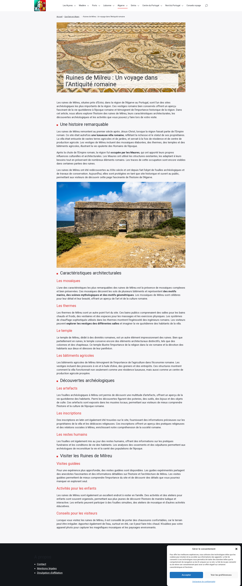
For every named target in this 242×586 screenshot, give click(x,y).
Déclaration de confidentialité (203, 582)
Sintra (133, 5)
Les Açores (68, 5)
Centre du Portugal (150, 5)
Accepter (186, 575)
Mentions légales (47, 568)
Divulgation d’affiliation (50, 572)
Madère (82, 5)
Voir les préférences (221, 575)
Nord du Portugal (172, 5)
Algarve (121, 5)
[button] (236, 549)
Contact (41, 564)
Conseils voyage (194, 5)
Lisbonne (107, 5)
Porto (94, 5)
